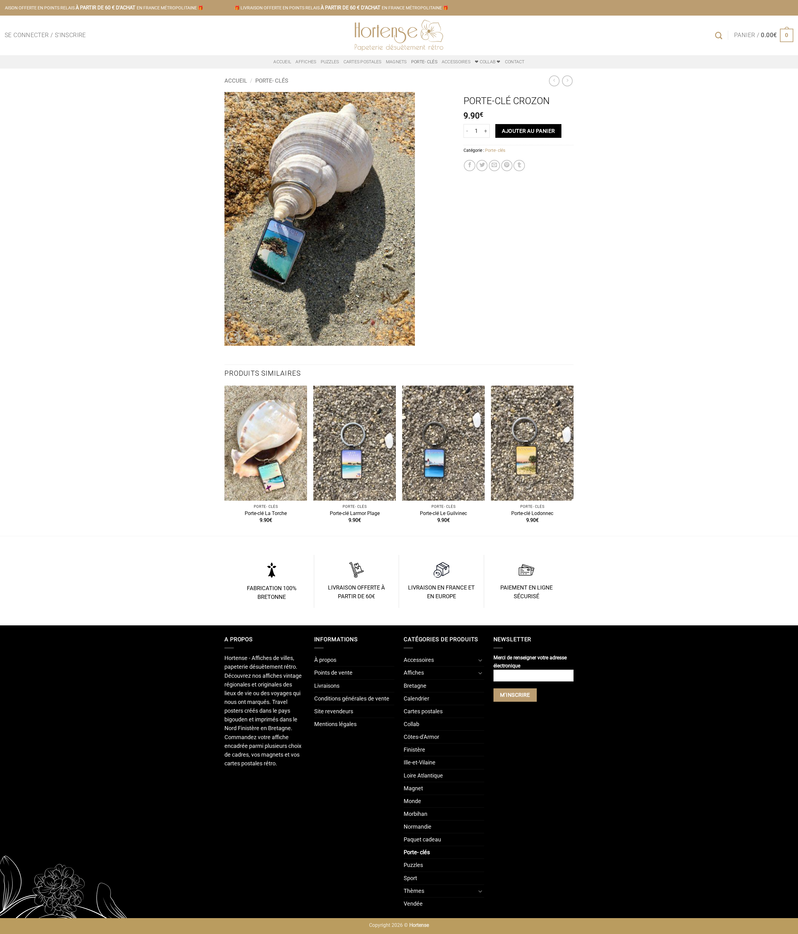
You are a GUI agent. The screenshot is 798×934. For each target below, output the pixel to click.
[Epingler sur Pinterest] (506, 165)
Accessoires (456, 61)
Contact (515, 61)
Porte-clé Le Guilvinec (443, 513)
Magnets (396, 61)
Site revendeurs (333, 711)
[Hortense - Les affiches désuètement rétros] (399, 35)
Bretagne (415, 686)
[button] (45, 35)
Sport (410, 878)
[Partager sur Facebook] (469, 165)
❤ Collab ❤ (488, 61)
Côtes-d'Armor (421, 737)
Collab (411, 724)
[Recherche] (718, 35)
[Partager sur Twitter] (482, 165)
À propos (325, 660)
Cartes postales (363, 61)
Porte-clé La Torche (266, 513)
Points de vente (333, 673)
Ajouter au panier (528, 131)
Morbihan (415, 814)
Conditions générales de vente (351, 699)
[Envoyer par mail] (494, 165)
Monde (412, 801)
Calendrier (416, 699)
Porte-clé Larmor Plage (355, 513)
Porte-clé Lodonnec (532, 513)
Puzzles (330, 61)
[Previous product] (567, 80)
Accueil (282, 61)
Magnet (413, 788)
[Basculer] (480, 660)
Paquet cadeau (422, 839)
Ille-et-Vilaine (419, 762)
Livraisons (326, 686)
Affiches (306, 61)
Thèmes (414, 891)
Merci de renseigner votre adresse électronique (530, 661)
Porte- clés (424, 61)
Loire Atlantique (423, 776)
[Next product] (554, 80)
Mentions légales (335, 724)
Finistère (414, 750)
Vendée (413, 904)
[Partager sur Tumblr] (519, 165)
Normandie (417, 827)
